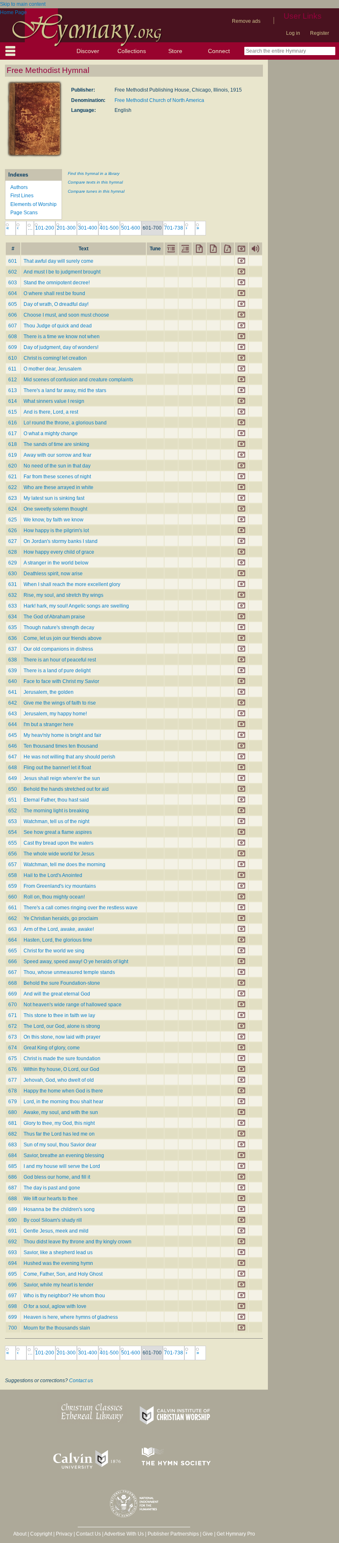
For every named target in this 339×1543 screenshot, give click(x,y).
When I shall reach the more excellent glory (72, 584)
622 (12, 487)
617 (12, 433)
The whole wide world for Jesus (59, 854)
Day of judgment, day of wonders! (61, 347)
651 (12, 800)
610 (12, 358)
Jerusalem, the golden (49, 692)
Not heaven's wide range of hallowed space (73, 1005)
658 (12, 875)
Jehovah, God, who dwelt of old (59, 1080)
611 (12, 369)
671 (12, 1015)
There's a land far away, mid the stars (65, 390)
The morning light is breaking (56, 811)
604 (12, 293)
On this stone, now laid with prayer (62, 1037)
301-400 (87, 228)
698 (12, 1306)
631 (12, 584)
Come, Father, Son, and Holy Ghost (63, 1274)
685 (12, 1166)
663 (12, 929)
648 (12, 767)
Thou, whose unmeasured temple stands (69, 972)
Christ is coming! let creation (55, 358)
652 (12, 811)
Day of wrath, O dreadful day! (56, 304)
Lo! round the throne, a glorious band (65, 423)
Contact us (81, 1380)
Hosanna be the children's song (59, 1209)
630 (12, 574)
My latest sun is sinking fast (54, 498)
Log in (293, 33)
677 (12, 1080)
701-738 (173, 228)
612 (12, 380)
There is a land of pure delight (57, 670)
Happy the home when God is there (63, 1091)
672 (12, 1026)
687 (12, 1188)
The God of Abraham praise (54, 617)
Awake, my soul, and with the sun (61, 1112)
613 (12, 390)
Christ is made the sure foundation (62, 1058)
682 (12, 1134)
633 (12, 606)
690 (12, 1220)
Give (208, 1534)
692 (12, 1242)
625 (12, 520)
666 (12, 961)
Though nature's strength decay (59, 627)
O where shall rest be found (54, 293)
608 (12, 336)
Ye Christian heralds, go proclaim (61, 918)
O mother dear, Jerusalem (52, 369)
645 (12, 735)
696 (12, 1285)
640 (12, 681)
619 (12, 455)
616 (12, 423)
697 (12, 1295)
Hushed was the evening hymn (58, 1263)
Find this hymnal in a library (93, 173)
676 (12, 1069)
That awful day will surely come (58, 261)
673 (12, 1037)
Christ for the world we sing (54, 951)
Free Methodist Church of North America (159, 100)
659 (12, 886)
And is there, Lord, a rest (51, 412)
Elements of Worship (33, 204)
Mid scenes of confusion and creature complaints (78, 380)
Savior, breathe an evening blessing (64, 1155)
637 (12, 649)
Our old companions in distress (58, 649)
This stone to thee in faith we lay (59, 1015)
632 (12, 595)
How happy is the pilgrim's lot (56, 530)
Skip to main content (22, 4)
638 (12, 660)
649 (12, 778)
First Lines (21, 196)
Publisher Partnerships (173, 1534)
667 (12, 972)
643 (12, 714)
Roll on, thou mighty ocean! (54, 897)
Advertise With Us (124, 1534)
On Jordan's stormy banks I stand (61, 541)
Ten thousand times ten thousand (61, 746)
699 (12, 1317)
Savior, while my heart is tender (58, 1285)
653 (12, 821)
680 (12, 1112)
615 (12, 412)
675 (12, 1058)
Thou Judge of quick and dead (58, 326)
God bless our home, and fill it (57, 1177)
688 (12, 1198)
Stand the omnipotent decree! (57, 283)
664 (12, 940)
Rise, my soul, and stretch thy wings (63, 595)
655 (12, 843)
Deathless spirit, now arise (53, 574)
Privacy (64, 1534)
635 (12, 627)
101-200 (44, 228)
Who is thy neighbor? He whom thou (64, 1295)
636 (12, 638)
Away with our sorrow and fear (57, 455)
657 (12, 864)
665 (12, 951)
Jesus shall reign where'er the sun (62, 778)
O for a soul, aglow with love (55, 1306)
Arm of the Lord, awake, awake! (59, 929)
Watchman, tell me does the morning (64, 864)
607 (12, 326)
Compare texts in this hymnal (95, 182)
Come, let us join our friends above (63, 638)
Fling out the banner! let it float (57, 767)
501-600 (130, 228)
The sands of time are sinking (56, 444)
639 (12, 670)
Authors (19, 187)
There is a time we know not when (62, 336)
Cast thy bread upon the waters (58, 843)
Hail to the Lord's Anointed (53, 875)
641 (12, 692)
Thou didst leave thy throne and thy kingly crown (77, 1242)
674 (12, 1048)
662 (12, 918)
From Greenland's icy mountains (60, 886)
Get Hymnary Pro (236, 1534)
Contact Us (88, 1534)
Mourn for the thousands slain (57, 1328)
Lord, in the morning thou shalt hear (63, 1102)
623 (12, 498)
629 (12, 563)
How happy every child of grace (59, 552)
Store (175, 51)
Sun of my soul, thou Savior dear (60, 1145)
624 (12, 509)
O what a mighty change (51, 433)
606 (12, 315)
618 (12, 444)
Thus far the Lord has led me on (59, 1134)
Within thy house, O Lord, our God (61, 1069)
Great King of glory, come (52, 1048)
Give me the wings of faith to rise (60, 703)
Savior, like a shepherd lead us (58, 1252)
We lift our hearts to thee (51, 1198)
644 (12, 724)
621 (12, 477)
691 (12, 1231)
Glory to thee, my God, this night (59, 1123)
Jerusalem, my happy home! (55, 714)
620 (12, 466)
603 (12, 283)
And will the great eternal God (57, 994)
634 (12, 617)
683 (12, 1145)
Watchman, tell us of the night (56, 821)
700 (12, 1328)
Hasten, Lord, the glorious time (58, 940)
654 (12, 832)
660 (12, 897)
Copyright (41, 1534)
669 (12, 994)
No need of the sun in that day (57, 466)
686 (12, 1177)
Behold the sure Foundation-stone (62, 983)
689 (12, 1209)
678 (12, 1091)
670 (12, 1005)
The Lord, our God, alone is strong (62, 1026)
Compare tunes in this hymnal (96, 191)
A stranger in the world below (56, 563)
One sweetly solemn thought (55, 509)
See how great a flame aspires (58, 832)
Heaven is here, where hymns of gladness (71, 1317)
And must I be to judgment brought (62, 272)
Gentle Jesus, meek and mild (56, 1231)
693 (12, 1252)
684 (12, 1155)
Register (319, 33)
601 (12, 261)
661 (12, 908)
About (19, 1534)
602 (12, 272)
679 (12, 1102)
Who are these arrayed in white (58, 487)
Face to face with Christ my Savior (61, 681)
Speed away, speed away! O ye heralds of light (76, 961)
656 (12, 854)
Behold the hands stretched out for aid (66, 789)
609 (12, 347)
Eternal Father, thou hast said (56, 800)
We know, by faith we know (54, 520)
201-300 (66, 228)
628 (12, 552)
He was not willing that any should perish (69, 757)
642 (12, 703)
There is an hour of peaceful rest (60, 660)
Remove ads (246, 21)
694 (12, 1263)
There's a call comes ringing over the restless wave (81, 908)
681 (12, 1123)
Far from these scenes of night (57, 477)
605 (12, 304)
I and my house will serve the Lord (62, 1166)
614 (12, 401)
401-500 (109, 228)
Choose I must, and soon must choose (66, 315)
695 (12, 1274)
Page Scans (24, 213)
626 (12, 530)
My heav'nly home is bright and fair (62, 735)
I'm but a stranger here (49, 724)
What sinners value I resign (54, 401)
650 (12, 789)
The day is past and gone (52, 1188)
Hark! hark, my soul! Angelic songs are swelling (76, 606)
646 (12, 746)
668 (12, 983)
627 (12, 541)
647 (12, 757)
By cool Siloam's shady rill (53, 1220)
